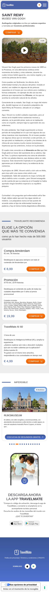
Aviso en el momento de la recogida (20, 589)
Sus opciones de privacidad (23, 584)
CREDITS (41, 558)
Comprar (11, 32)
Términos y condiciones (28, 558)
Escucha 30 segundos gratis (24, 437)
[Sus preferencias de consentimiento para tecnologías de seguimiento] (44, 587)
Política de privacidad (12, 558)
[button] (9, 444)
